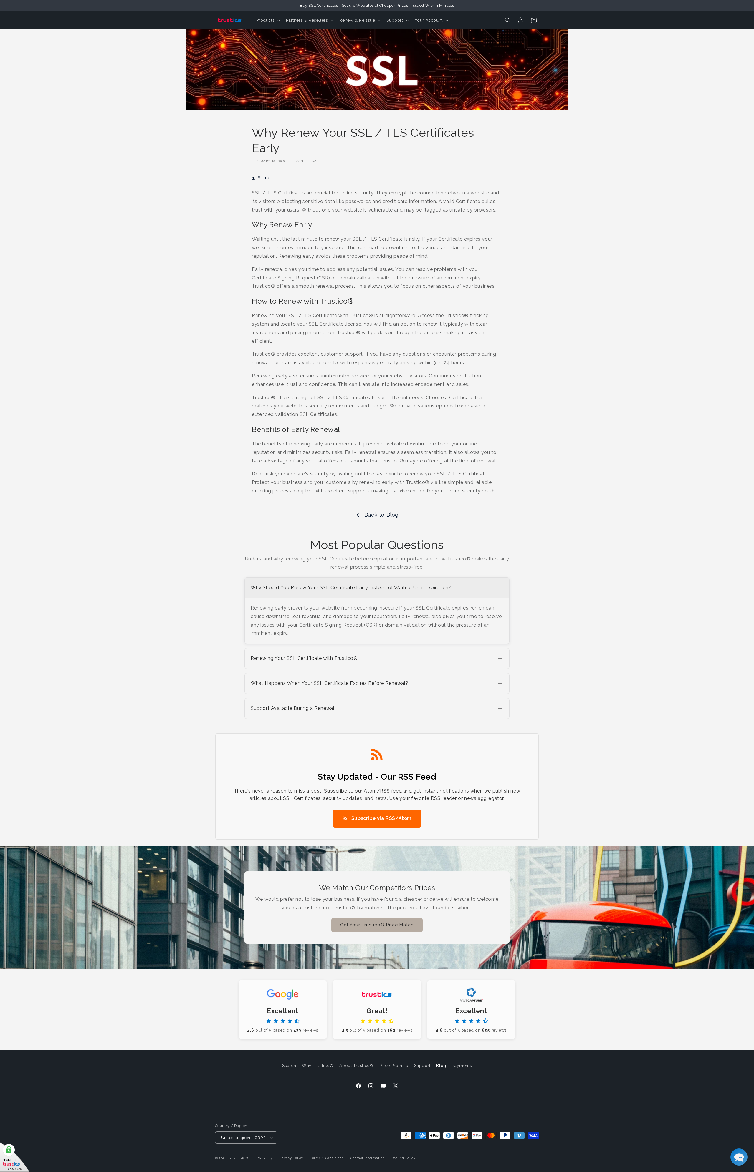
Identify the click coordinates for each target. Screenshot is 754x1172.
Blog (441, 1065)
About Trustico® (356, 1065)
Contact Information (367, 1158)
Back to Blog (381, 515)
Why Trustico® (318, 1065)
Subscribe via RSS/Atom (381, 818)
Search (289, 1065)
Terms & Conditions (326, 1158)
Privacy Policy (291, 1158)
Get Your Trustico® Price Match (377, 925)
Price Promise (394, 1065)
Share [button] (263, 177)
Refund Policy (404, 1158)
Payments (462, 1065)
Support (422, 1065)
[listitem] (377, 610)
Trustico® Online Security (250, 1158)
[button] (268, 20)
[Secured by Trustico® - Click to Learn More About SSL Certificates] (14, 1157)
